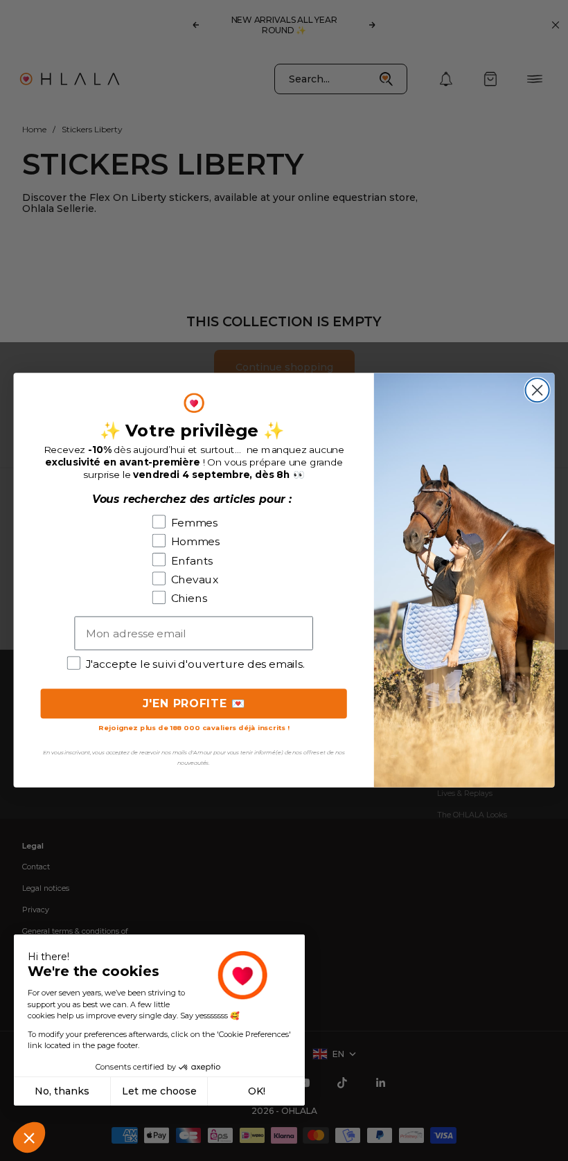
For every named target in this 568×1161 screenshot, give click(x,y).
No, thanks (62, 1091)
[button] (29, 1137)
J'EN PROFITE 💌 (194, 703)
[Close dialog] (537, 390)
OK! (256, 1091)
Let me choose (159, 1091)
